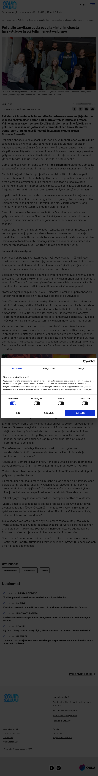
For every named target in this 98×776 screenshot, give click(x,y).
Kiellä (18, 413)
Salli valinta (49, 413)
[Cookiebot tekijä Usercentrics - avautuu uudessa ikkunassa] (84, 361)
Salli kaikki (80, 413)
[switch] (37, 403)
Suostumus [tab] (17, 369)
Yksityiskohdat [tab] (49, 369)
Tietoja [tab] (81, 369)
